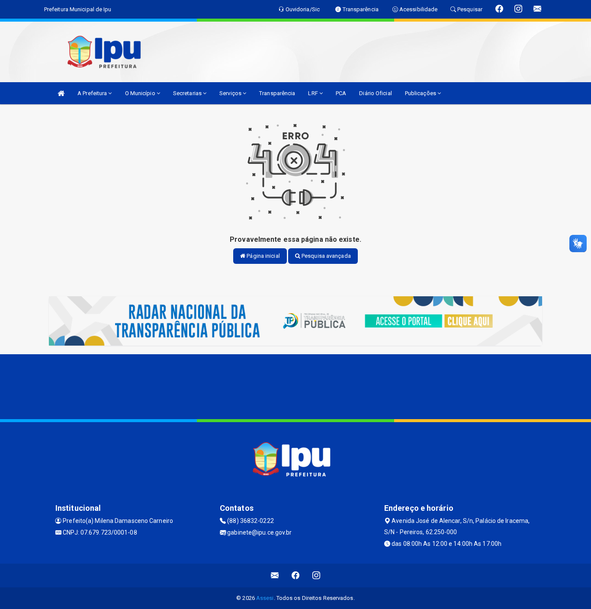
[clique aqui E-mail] (275, 575)
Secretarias (188, 93)
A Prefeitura (92, 93)
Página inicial (262, 256)
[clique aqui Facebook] (295, 575)
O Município (141, 93)
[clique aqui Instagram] (316, 575)
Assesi (265, 598)
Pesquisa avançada (325, 256)
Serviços (231, 93)
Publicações (421, 93)
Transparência (277, 93)
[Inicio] (61, 93)
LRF (313, 93)
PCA (341, 93)
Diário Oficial (375, 93)
